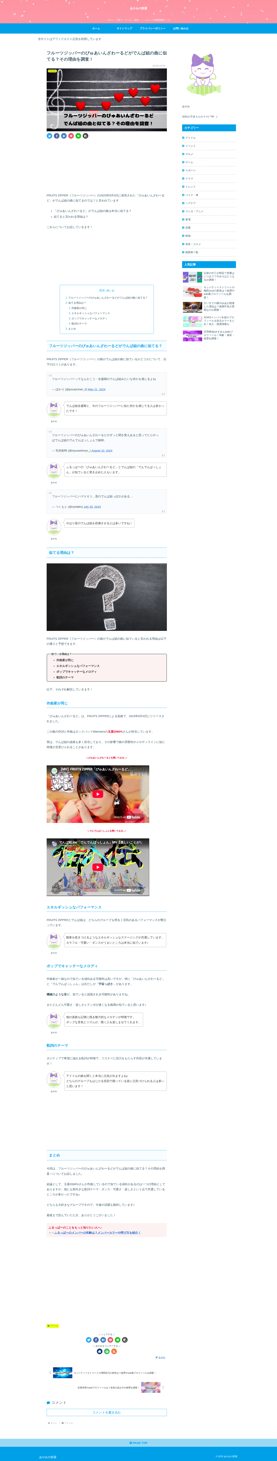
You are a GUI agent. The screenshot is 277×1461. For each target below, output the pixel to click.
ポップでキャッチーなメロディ (89, 318)
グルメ (189, 154)
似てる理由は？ (77, 302)
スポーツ (190, 170)
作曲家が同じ (79, 308)
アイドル (54, 1326)
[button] (85, 136)
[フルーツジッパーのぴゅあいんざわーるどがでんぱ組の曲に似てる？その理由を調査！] (64, 136)
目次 (102, 290)
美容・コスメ (193, 244)
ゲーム (189, 162)
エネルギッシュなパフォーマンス (90, 313)
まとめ (72, 328)
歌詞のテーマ (79, 323)
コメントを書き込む (106, 1412)
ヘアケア (190, 203)
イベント (190, 145)
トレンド (190, 186)
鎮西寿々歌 (191, 252)
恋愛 (188, 227)
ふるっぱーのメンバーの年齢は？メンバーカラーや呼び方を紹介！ (97, 1232)
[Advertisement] (107, 165)
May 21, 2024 (96, 389)
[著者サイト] (99, 1351)
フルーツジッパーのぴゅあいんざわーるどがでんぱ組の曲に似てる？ (108, 297)
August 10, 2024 (101, 450)
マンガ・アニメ (194, 211)
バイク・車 (191, 194)
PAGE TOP (139, 1443)
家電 (188, 219)
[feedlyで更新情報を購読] (107, 1351)
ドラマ (189, 178)
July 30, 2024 (92, 506)
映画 (188, 235)
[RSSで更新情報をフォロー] (114, 1351)
